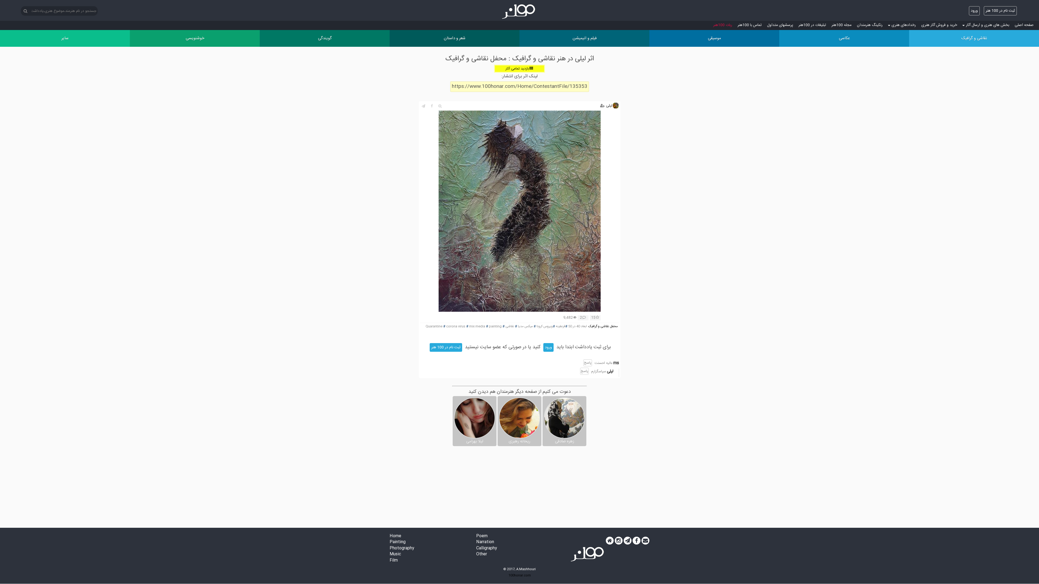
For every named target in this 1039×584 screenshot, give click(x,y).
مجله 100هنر (841, 25)
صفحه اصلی (1024, 25)
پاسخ (587, 363)
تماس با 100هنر (750, 25)
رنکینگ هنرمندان (870, 25)
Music (395, 554)
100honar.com (519, 575)
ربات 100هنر (722, 25)
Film (394, 561)
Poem (482, 536)
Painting (398, 542)
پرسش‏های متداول (780, 25)
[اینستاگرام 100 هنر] (619, 541)
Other (481, 554)
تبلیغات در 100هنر (812, 25)
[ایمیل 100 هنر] (645, 541)
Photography (402, 548)
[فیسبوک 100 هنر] (636, 541)
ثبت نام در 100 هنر (1000, 11)
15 (593, 318)
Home (395, 536)
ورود (974, 11)
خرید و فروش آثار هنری (939, 25)
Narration (485, 542)
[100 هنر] (519, 11)
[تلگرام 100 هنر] (628, 541)
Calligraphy (486, 548)
